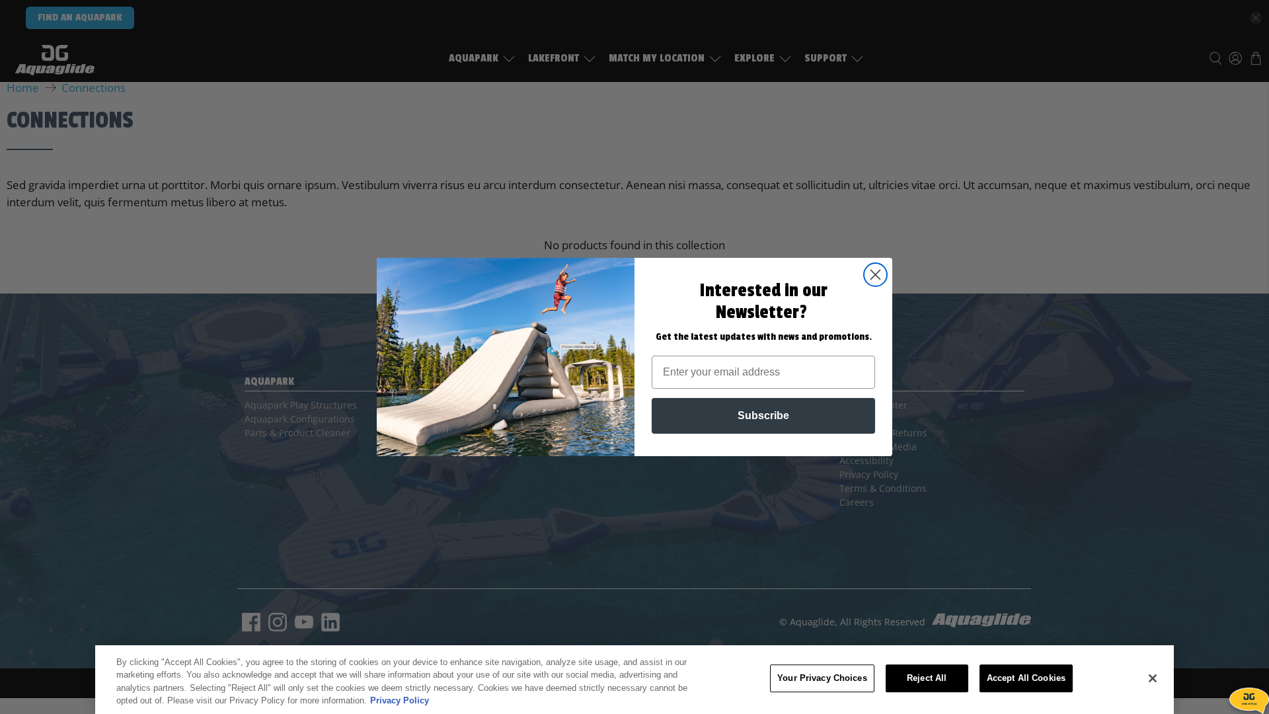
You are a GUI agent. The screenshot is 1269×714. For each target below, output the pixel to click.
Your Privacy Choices (822, 678)
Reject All (926, 678)
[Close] (1152, 678)
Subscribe (763, 415)
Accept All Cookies (1026, 678)
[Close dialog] (875, 274)
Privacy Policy (399, 700)
